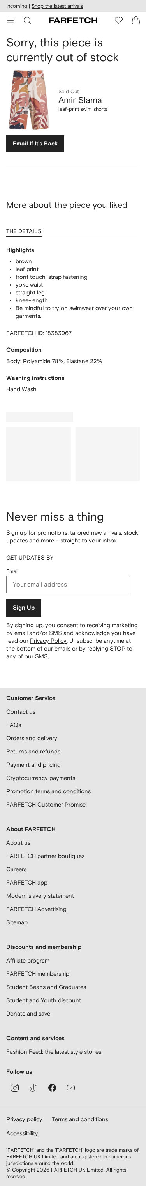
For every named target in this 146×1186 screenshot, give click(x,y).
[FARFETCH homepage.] (73, 20)
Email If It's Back (35, 144)
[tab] (25, 228)
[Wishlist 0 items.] (118, 20)
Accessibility (22, 1133)
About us (18, 843)
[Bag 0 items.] (135, 20)
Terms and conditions (80, 1119)
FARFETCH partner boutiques (45, 856)
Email (12, 571)
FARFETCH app (26, 882)
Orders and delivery (31, 738)
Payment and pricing (33, 765)
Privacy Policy (48, 641)
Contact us (20, 711)
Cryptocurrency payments (40, 778)
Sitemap (17, 922)
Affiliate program (27, 960)
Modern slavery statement (40, 896)
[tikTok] (33, 1087)
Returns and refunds (33, 751)
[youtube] (70, 1087)
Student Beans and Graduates (46, 987)
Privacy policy (24, 1119)
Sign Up (24, 608)
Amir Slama (80, 100)
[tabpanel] (73, 319)
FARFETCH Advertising (36, 909)
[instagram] (14, 1087)
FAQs (13, 725)
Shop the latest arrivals (57, 6)
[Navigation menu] (10, 20)
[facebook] (52, 1087)
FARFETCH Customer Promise (46, 804)
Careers (16, 869)
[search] (27, 20)
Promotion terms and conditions (48, 791)
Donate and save (28, 1013)
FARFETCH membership (37, 974)
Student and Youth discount (43, 1000)
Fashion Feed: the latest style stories (53, 1052)
